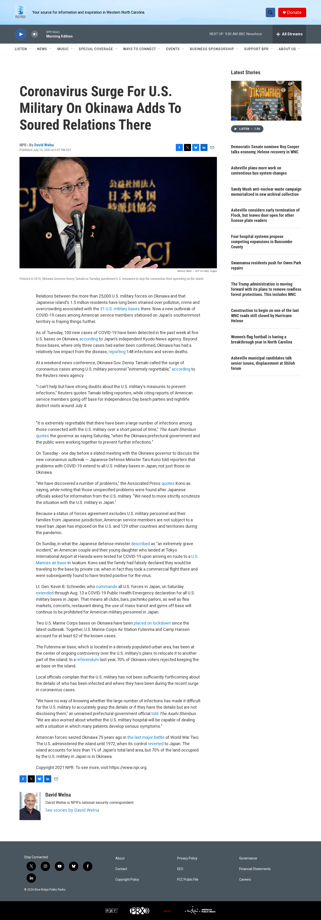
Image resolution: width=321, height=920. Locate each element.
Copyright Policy (127, 879)
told (155, 713)
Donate (294, 12)
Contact (121, 869)
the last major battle (145, 737)
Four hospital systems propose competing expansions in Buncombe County (261, 241)
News (42, 49)
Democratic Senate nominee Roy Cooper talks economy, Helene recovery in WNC (265, 149)
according (89, 338)
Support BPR (256, 49)
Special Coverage (96, 49)
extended (45, 592)
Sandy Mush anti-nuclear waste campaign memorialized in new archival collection (266, 192)
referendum (88, 659)
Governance (248, 858)
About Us (287, 49)
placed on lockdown (152, 623)
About (120, 858)
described (140, 543)
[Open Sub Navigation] (30, 49)
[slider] (42, 34)
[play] (20, 34)
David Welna (44, 145)
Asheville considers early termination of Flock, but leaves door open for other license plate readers (265, 215)
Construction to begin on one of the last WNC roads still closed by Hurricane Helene (265, 315)
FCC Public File (187, 879)
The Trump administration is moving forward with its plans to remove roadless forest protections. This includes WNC (266, 289)
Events (173, 49)
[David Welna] (30, 806)
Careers (245, 879)
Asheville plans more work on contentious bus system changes (259, 170)
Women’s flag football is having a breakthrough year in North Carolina (261, 339)
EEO (180, 869)
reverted (156, 743)
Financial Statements (255, 869)
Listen (21, 49)
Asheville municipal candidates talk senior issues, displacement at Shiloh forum (263, 363)
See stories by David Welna (72, 810)
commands (107, 586)
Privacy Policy (187, 858)
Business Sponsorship (212, 49)
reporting (117, 351)
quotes (42, 435)
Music (63, 49)
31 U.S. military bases (120, 308)
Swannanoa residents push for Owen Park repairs (266, 265)
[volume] (35, 34)
